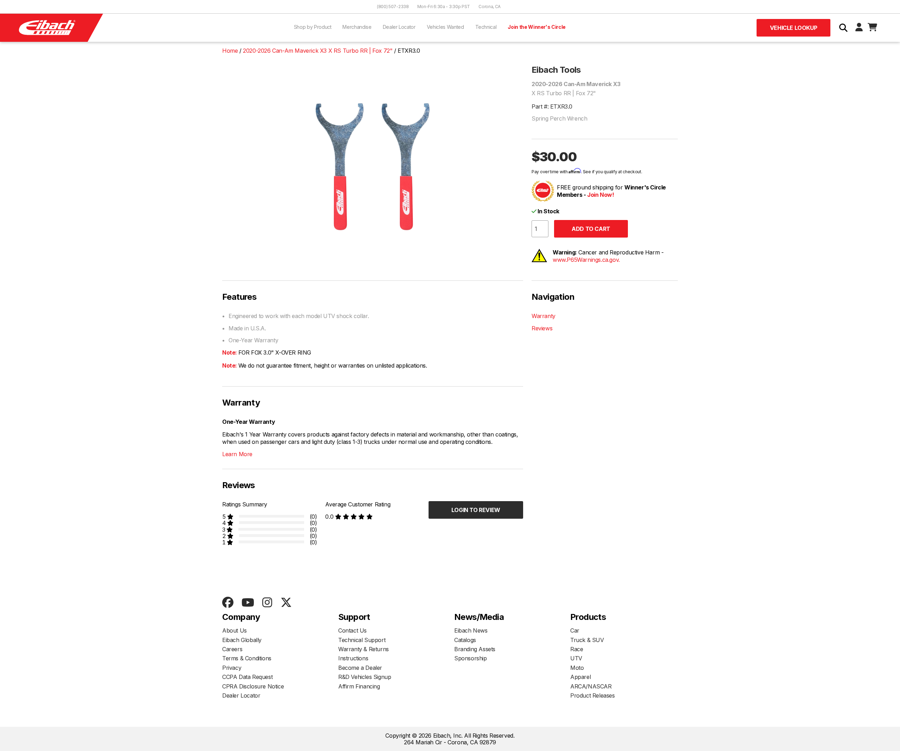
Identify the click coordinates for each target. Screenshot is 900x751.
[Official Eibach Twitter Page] (286, 602)
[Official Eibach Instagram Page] (267, 602)
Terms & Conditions (246, 658)
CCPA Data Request (247, 677)
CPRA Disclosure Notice (253, 686)
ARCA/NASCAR (591, 686)
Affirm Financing (359, 686)
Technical (486, 27)
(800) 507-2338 (393, 6)
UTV (576, 658)
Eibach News (471, 630)
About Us (234, 630)
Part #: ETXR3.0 (552, 106)
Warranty (543, 315)
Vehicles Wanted (445, 27)
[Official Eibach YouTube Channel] (248, 602)
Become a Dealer (360, 668)
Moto (577, 668)
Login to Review (475, 509)
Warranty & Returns (363, 649)
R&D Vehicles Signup (364, 677)
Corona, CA (489, 6)
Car (574, 630)
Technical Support (361, 640)
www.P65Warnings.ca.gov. (586, 259)
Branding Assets (474, 649)
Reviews (542, 328)
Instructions (353, 658)
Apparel (580, 677)
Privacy (231, 668)
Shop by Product (313, 27)
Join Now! (600, 194)
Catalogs (465, 640)
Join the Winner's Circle (537, 27)
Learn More (237, 454)
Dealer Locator (399, 27)
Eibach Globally (242, 640)
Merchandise (356, 27)
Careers (232, 649)
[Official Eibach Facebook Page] (227, 602)
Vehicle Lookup (793, 27)
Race (576, 649)
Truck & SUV (587, 640)
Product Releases (592, 695)
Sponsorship (470, 658)
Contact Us (352, 630)
